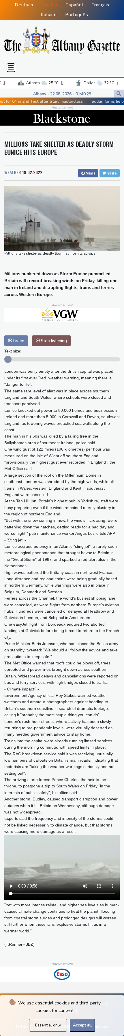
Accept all (82, 1025)
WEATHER (12, 172)
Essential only (48, 1025)
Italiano (49, 15)
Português (76, 15)
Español (74, 5)
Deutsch (24, 5)
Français (100, 5)
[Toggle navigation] (11, 68)
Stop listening (53, 341)
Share (90, 172)
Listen (18, 341)
